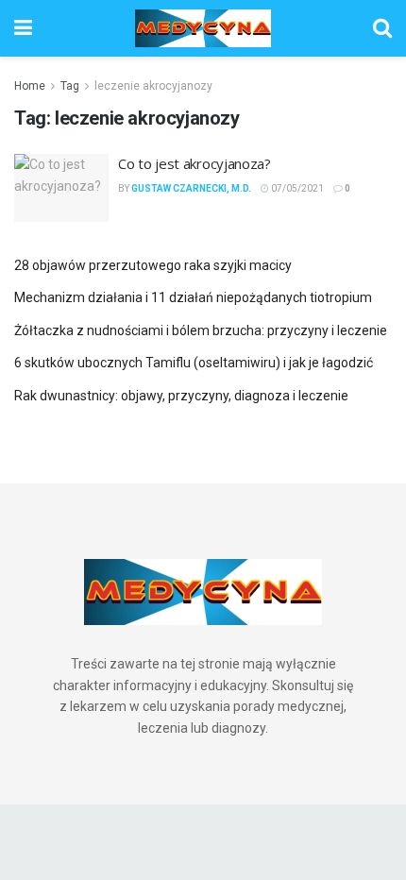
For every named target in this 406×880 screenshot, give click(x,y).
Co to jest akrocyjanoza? (194, 163)
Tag (69, 86)
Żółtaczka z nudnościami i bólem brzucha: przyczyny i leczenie (200, 330)
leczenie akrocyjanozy (153, 86)
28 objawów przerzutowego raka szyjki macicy (153, 265)
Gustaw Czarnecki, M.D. (191, 188)
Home (29, 86)
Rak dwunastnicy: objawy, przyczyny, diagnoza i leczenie (181, 395)
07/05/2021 (296, 188)
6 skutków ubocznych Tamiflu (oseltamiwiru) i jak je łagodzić (193, 362)
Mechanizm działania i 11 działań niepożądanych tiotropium (193, 297)
